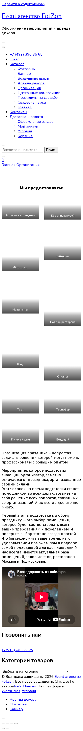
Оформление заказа (36, 121)
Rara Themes (25, 686)
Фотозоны (27, 68)
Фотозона (18, 704)
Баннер (24, 73)
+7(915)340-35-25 (17, 650)
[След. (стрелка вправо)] (7, 728)
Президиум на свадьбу (38, 97)
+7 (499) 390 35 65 (26, 54)
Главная (25, 107)
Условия (25, 131)
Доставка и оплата (26, 116)
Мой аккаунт (29, 126)
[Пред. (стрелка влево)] (3, 728)
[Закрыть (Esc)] (16, 723)
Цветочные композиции (39, 92)
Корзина (25, 136)
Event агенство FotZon (32, 16)
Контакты (18, 112)
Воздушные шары (33, 78)
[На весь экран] (7, 723)
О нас (14, 59)
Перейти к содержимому (23, 4)
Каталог (17, 64)
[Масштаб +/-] (3, 723)
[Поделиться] (11, 723)
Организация (29, 88)
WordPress (11, 691)
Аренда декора (31, 83)
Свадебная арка (32, 102)
